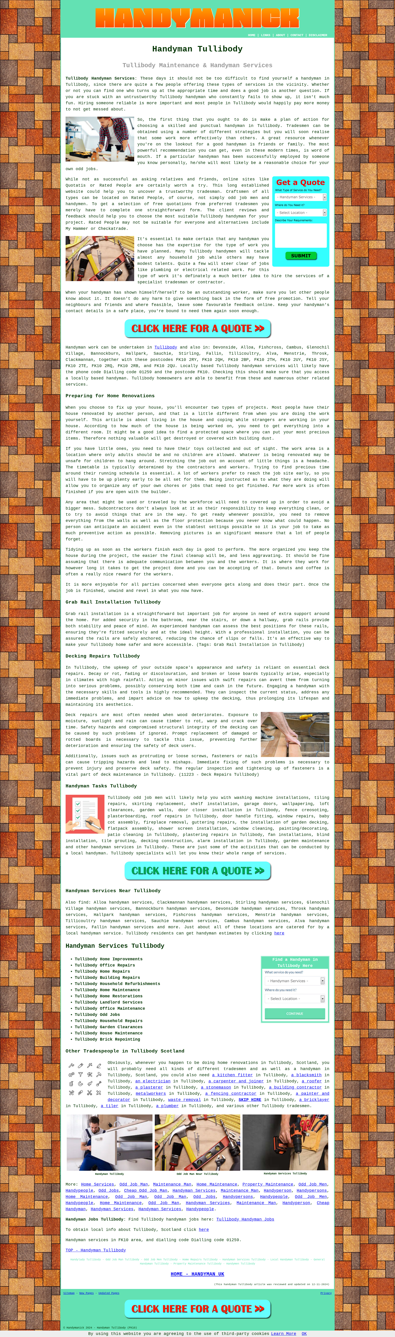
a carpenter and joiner (236, 1081)
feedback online (253, 305)
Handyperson (277, 1190)
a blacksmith (306, 1075)
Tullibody (244, 103)
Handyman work (82, 347)
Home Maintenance (217, 1184)
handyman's (316, 305)
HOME (251, 35)
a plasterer (149, 1087)
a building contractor (295, 1087)
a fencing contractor (230, 1093)
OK (304, 1334)
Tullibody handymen (212, 251)
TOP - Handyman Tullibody (96, 1250)
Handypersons (312, 1190)
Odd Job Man (134, 1184)
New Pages (86, 1293)
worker (240, 292)
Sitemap (69, 1293)
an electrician (153, 1081)
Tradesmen (297, 125)
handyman (235, 125)
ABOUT (280, 35)
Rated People (147, 198)
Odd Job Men (313, 1184)
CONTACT (297, 35)
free (270, 298)
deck (106, 774)
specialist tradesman (162, 282)
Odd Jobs (109, 1190)
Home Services (97, 1184)
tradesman (208, 191)
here (279, 933)
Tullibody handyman (183, 97)
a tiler (109, 1106)
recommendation (177, 150)
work (237, 270)
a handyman (308, 78)
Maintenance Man (172, 1184)
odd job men (148, 797)
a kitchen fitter (232, 1075)
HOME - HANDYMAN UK (197, 1274)
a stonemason (216, 1087)
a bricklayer (314, 1100)
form (195, 210)
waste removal (184, 1100)
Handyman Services (194, 1190)
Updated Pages (109, 1293)
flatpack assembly (130, 828)
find (83, 902)
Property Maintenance (268, 1184)
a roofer (312, 1081)
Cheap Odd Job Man (146, 1190)
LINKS (265, 35)
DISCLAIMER (318, 35)
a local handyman (86, 853)
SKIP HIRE (250, 1100)
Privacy (326, 1293)
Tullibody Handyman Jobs (245, 1219)
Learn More (283, 1334)
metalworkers (151, 1093)
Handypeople (79, 1190)
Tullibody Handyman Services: (101, 78)
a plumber (167, 1106)
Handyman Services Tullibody (115, 946)
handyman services (263, 366)
